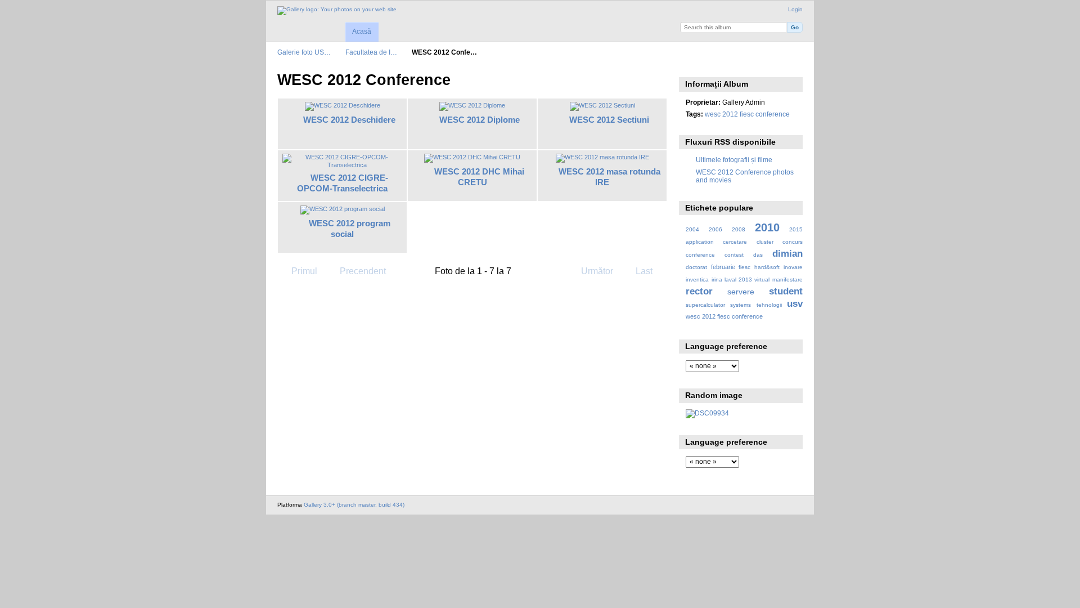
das (758, 255)
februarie (723, 266)
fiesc (744, 267)
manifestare (787, 279)
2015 (796, 229)
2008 (738, 229)
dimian (787, 253)
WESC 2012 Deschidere (349, 119)
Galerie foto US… (304, 52)
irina (717, 279)
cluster (765, 242)
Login (795, 9)
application (700, 242)
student (786, 291)
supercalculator (705, 305)
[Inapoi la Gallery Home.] (337, 10)
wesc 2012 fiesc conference (747, 114)
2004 (692, 229)
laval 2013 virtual (747, 279)
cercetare (735, 242)
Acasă (361, 31)
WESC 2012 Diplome (479, 119)
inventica (697, 279)
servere (740, 291)
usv (795, 303)
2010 (767, 227)
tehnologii (769, 305)
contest (734, 255)
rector (699, 291)
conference (700, 255)
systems (740, 305)
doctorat (696, 267)
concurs (792, 242)
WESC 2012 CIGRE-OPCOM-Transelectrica (342, 183)
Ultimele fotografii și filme (734, 159)
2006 (715, 229)
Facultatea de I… (371, 52)
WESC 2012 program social (349, 228)
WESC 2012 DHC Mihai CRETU (479, 177)
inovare (793, 267)
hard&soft (767, 267)
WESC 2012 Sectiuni (609, 119)
